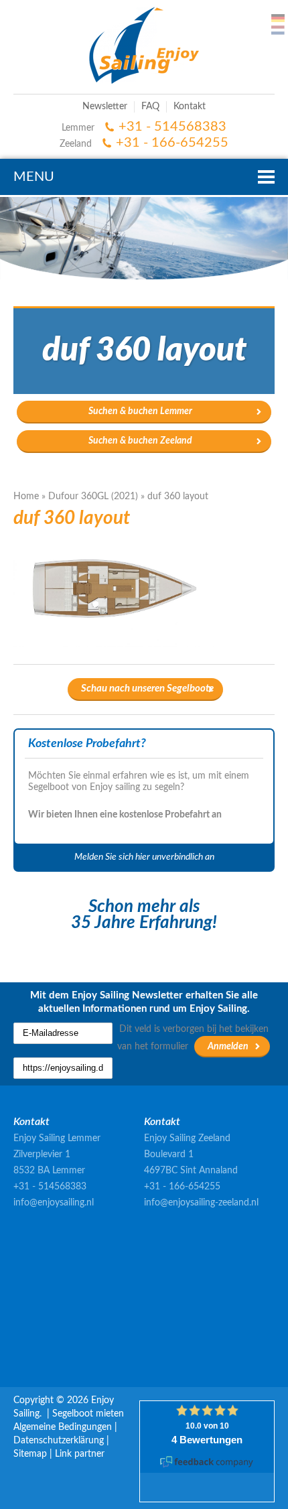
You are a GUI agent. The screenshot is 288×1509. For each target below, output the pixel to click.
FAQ (150, 106)
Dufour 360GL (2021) (93, 496)
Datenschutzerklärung (58, 1440)
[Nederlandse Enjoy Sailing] (278, 30)
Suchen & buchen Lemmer (140, 411)
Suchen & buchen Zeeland (140, 441)
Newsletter (104, 106)
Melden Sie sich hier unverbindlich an (144, 857)
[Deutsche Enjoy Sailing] (278, 18)
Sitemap (30, 1454)
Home (26, 496)
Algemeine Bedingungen (62, 1427)
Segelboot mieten (88, 1414)
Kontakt (189, 106)
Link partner (79, 1454)
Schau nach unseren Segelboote (147, 688)
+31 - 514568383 (172, 126)
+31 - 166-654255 (172, 142)
